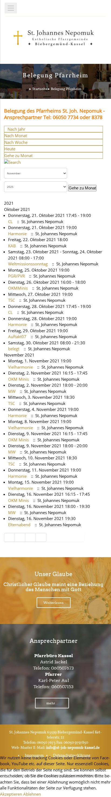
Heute (9, 148)
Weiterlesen (53, 603)
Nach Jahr (16, 129)
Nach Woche (15, 142)
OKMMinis (18, 288)
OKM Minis (18, 379)
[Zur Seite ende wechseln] (41, 537)
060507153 (62, 686)
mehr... (52, 703)
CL (10, 221)
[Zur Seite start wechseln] (9, 537)
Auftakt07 (17, 336)
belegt (13, 348)
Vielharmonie (20, 367)
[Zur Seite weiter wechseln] (30, 537)
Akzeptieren (11, 794)
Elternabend (19, 524)
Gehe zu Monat (18, 155)
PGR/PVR (16, 276)
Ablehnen (32, 794)
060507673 (62, 668)
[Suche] (12, 161)
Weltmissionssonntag (28, 263)
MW (12, 391)
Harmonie (17, 233)
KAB (12, 245)
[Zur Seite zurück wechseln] (20, 537)
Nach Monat (15, 135)
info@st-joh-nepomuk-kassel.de (73, 747)
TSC (11, 300)
